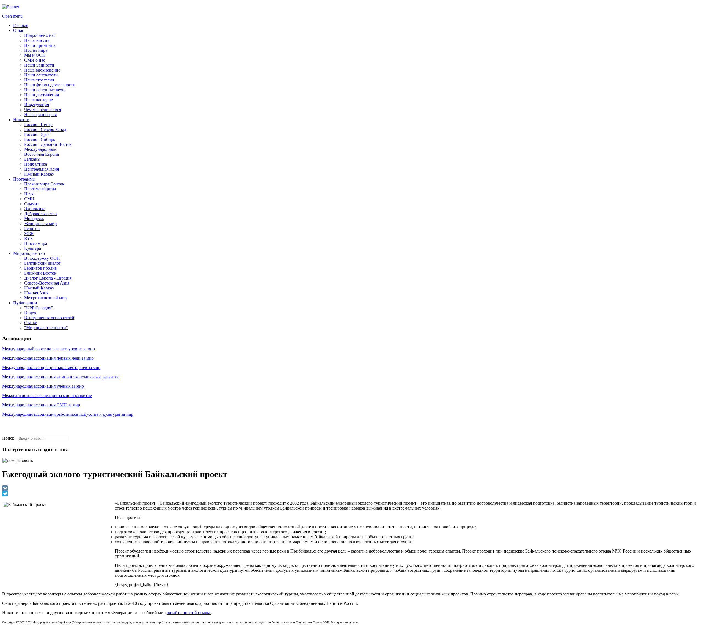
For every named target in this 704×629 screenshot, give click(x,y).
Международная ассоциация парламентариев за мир (51, 367)
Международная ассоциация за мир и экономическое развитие (60, 376)
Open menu (12, 16)
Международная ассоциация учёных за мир (43, 386)
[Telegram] (352, 493)
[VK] (352, 488)
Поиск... (10, 438)
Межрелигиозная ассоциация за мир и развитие (47, 395)
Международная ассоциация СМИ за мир (41, 405)
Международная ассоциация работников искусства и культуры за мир (67, 414)
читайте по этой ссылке (189, 612)
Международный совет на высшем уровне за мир (48, 348)
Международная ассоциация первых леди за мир (48, 358)
